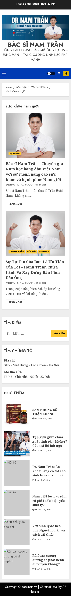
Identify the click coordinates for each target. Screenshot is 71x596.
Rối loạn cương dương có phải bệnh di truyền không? (48, 559)
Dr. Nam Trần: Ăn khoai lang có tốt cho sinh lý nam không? (49, 471)
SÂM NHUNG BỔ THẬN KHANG (44, 412)
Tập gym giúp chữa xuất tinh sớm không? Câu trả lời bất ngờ (49, 441)
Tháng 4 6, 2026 (43, 569)
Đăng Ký (66, 73)
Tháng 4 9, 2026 (43, 480)
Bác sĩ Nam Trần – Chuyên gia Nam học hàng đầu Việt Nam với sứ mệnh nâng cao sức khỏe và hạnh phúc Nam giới (34, 171)
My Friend (15, 153)
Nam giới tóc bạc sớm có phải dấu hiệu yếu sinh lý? (49, 500)
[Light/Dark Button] (51, 73)
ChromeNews (49, 587)
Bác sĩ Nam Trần (35, 44)
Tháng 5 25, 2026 (43, 418)
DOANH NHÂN (17, 251)
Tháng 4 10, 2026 (43, 450)
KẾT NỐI (31, 251)
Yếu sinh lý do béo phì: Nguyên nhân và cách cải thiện (48, 530)
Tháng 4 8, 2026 (43, 509)
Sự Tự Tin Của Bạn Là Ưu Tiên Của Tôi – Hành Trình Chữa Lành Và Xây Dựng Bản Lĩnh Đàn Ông (35, 269)
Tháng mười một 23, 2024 (33, 185)
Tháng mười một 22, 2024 (33, 283)
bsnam (11, 185)
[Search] (59, 73)
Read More (15, 204)
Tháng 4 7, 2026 (43, 539)
